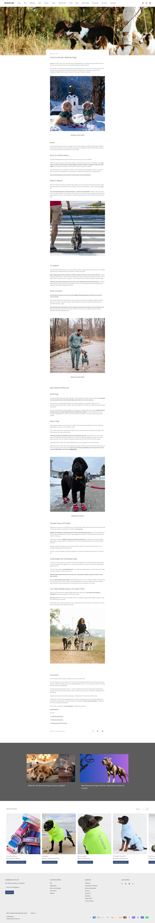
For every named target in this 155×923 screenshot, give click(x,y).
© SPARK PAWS (10, 916)
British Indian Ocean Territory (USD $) (16, 913)
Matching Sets (62, 3)
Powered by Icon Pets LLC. (13, 918)
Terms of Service (89, 901)
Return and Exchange (55, 888)
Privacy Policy (88, 898)
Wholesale (87, 883)
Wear (39, 3)
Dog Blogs (87, 896)
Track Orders (53, 890)
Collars (53, 3)
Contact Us (88, 893)
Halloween (32, 3)
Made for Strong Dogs (16, 862)
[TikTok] (132, 884)
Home (19, 3)
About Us (87, 890)
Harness (46, 3)
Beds (77, 3)
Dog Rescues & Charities (91, 885)
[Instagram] (125, 884)
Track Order (113, 3)
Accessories (95, 3)
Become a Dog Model (90, 888)
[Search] (146, 3)
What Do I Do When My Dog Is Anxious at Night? (46, 786)
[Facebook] (122, 884)
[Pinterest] (129, 884)
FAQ (51, 883)
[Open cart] (150, 3)
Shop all (138, 809)
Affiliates (52, 893)
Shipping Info (53, 885)
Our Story (104, 3)
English (33, 913)
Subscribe (9, 892)
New (25, 3)
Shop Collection (50, 862)
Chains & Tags (85, 3)
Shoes (70, 3)
